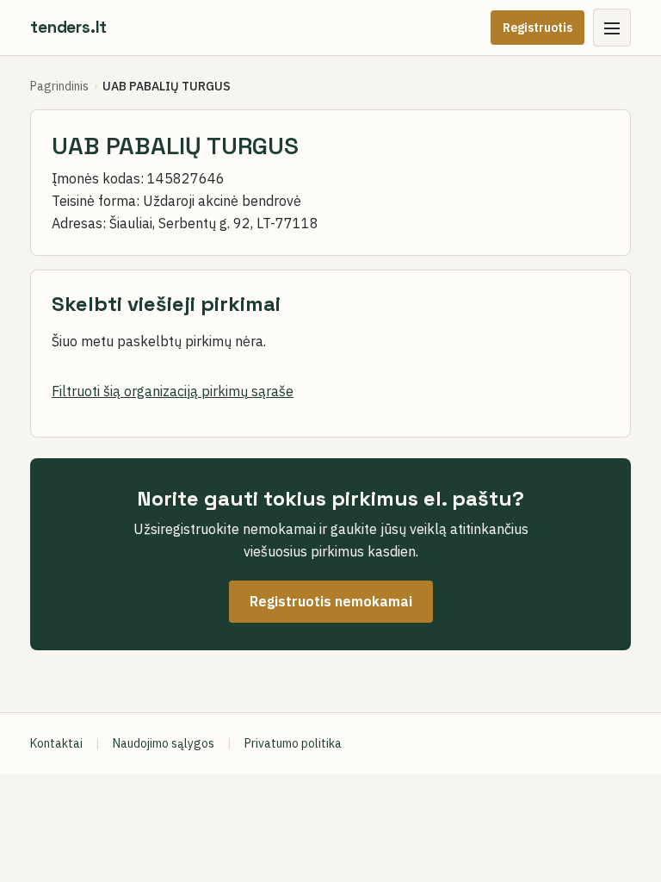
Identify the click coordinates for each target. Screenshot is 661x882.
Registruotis (537, 27)
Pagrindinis (59, 86)
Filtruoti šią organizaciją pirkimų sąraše (172, 391)
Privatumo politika (293, 743)
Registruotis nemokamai (331, 601)
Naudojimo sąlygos (163, 743)
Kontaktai (56, 743)
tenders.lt (68, 27)
